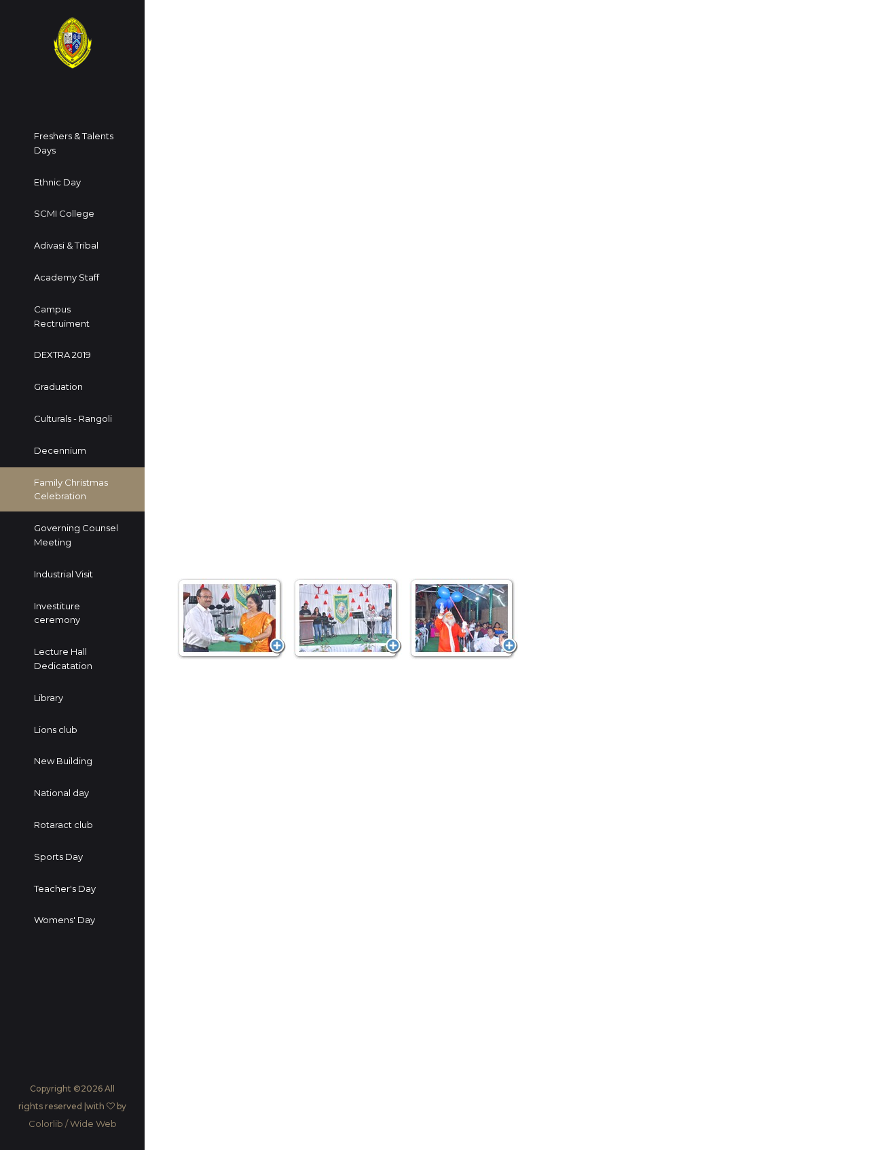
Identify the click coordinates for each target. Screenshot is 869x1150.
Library (48, 697)
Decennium (60, 450)
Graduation (58, 386)
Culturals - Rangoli (73, 418)
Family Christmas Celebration (71, 489)
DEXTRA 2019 (62, 354)
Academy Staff (66, 277)
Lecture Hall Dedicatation (63, 658)
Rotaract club (63, 824)
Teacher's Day (65, 888)
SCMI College (64, 213)
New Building (63, 760)
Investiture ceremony (57, 613)
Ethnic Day (57, 182)
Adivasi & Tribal (66, 245)
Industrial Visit (63, 574)
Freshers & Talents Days (73, 143)
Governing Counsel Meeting (76, 534)
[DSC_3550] (463, 619)
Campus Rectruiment (62, 316)
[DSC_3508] (347, 619)
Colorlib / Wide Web (73, 1123)
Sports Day (58, 856)
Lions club (55, 729)
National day (61, 792)
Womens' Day (64, 919)
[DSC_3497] (231, 619)
